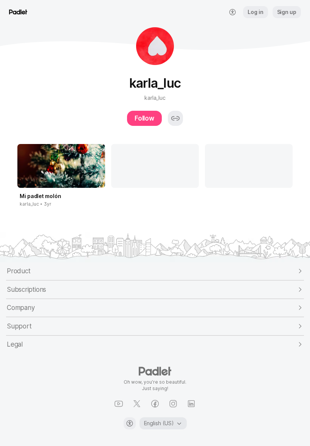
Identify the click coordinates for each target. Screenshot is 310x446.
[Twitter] (136, 403)
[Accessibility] (130, 423)
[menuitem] (232, 12)
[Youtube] (118, 403)
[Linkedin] (191, 403)
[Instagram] (173, 403)
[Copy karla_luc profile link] (175, 118)
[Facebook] (155, 403)
